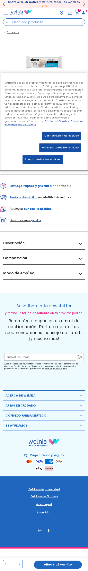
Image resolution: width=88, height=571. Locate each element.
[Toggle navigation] (5, 13)
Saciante (13, 32)
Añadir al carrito (58, 564)
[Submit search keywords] (7, 21)
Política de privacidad (44, 489)
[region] (44, 122)
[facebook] (49, 531)
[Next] (82, 4)
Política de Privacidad (56, 369)
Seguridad (44, 512)
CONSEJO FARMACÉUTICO (26, 415)
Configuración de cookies (61, 135)
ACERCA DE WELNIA (20, 395)
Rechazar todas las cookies (60, 147)
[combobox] (44, 22)
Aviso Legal (44, 504)
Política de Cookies (44, 496)
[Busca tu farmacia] (61, 12)
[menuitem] (83, 12)
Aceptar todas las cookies (43, 159)
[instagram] (40, 531)
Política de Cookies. (57, 121)
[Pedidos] (70, 13)
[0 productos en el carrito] (77, 12)
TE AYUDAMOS (17, 425)
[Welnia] (21, 12)
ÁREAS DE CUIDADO (21, 405)
